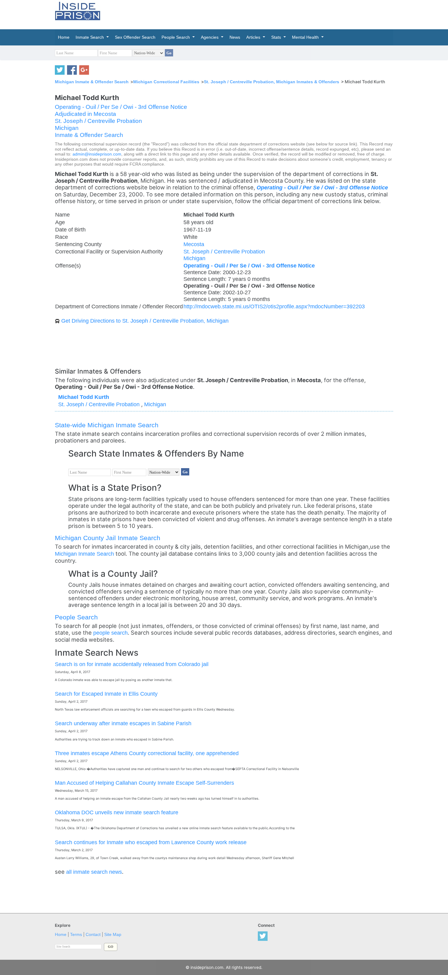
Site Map (112, 934)
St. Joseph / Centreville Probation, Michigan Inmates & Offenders (271, 81)
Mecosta (193, 244)
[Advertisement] (253, 13)
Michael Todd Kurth (83, 397)
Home (60, 934)
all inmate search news (94, 872)
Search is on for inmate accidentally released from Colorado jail (131, 664)
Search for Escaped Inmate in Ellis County (106, 693)
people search (110, 632)
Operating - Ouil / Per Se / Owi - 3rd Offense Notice (121, 107)
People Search (76, 617)
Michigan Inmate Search (84, 553)
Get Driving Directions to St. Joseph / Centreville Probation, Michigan (145, 320)
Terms (76, 934)
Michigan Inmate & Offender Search (92, 81)
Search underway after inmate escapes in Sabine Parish (123, 723)
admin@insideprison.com (97, 154)
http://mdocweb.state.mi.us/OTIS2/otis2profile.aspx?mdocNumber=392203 (274, 306)
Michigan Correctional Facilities (166, 81)
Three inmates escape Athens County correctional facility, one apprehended (147, 753)
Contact (93, 934)
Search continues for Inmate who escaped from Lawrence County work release (151, 842)
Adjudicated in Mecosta (85, 114)
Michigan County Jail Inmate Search (107, 537)
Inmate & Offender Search (89, 135)
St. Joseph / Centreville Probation (98, 121)
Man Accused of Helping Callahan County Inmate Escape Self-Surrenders (144, 783)
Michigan (67, 128)
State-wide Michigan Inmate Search (106, 424)
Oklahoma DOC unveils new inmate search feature (116, 812)
